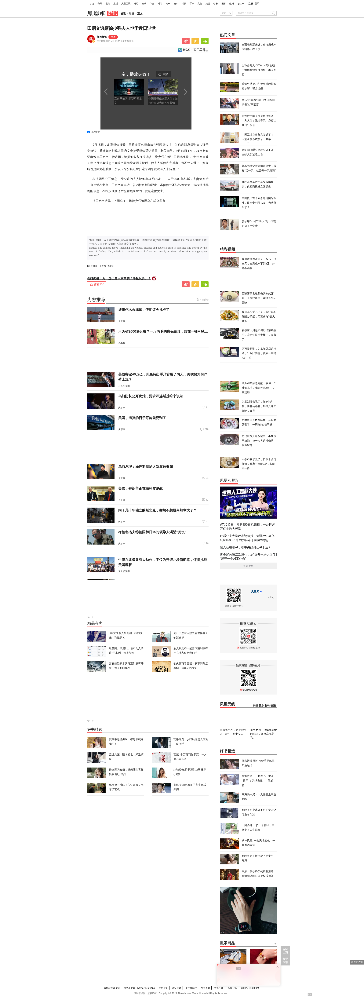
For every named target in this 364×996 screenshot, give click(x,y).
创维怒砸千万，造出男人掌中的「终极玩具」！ (119, 278)
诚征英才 (176, 988)
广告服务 (163, 988)
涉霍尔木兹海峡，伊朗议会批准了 (143, 309)
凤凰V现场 (229, 480)
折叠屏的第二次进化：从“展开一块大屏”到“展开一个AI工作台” (248, 556)
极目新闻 (102, 36)
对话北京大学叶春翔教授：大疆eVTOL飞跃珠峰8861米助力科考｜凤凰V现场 (247, 538)
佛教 (215, 3)
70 (207, 543)
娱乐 (144, 3)
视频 (107, 3)
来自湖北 (115, 41)
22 (207, 521)
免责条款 (205, 988)
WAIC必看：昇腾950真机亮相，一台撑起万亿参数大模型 (247, 526)
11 (207, 407)
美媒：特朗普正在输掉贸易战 (140, 488)
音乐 (261, 705)
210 (207, 429)
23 (207, 478)
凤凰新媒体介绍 (112, 988)
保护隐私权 (191, 988)
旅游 (208, 3)
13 (207, 499)
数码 (231, 3)
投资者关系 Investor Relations (139, 988)
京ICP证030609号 (250, 988)
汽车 (168, 3)
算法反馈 (204, 299)
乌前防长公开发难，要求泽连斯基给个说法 (150, 396)
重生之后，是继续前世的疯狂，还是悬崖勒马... (263, 733)
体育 (152, 3)
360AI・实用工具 (194, 49)
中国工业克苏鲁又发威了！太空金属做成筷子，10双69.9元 (258, 139)
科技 (184, 3)
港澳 (131, 13)
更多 (240, 3)
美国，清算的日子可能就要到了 (142, 417)
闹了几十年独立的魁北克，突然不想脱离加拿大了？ (157, 510)
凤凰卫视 (125, 3)
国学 (223, 3)
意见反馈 (218, 988)
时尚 (160, 3)
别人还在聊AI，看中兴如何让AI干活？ (245, 547)
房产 (176, 3)
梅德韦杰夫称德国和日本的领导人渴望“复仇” (152, 532)
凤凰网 (255, 591)
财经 (136, 3)
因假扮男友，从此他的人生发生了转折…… (233, 731)
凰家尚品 (227, 943)
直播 (115, 3)
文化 (200, 3)
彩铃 (267, 705)
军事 (192, 3)
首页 (91, 3)
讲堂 (255, 705)
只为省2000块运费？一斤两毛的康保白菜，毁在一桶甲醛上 (163, 331)
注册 (250, 3)
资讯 (99, 3)
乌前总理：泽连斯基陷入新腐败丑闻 (145, 466)
